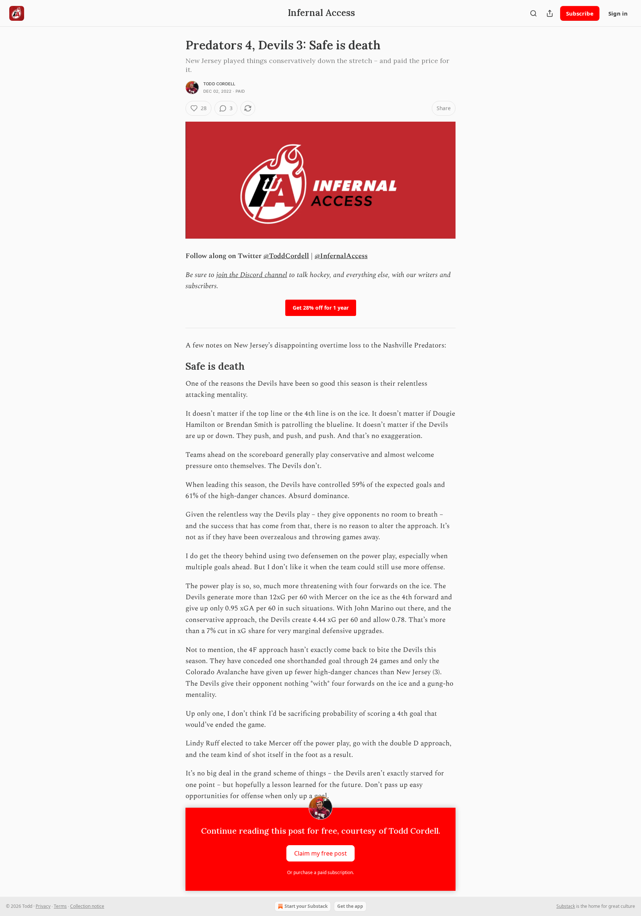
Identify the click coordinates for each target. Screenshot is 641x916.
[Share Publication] (549, 13)
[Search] (533, 13)
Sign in (618, 13)
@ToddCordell (286, 256)
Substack (565, 906)
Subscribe (580, 13)
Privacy (43, 906)
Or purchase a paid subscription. (320, 872)
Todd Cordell (219, 83)
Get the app (350, 906)
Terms (60, 906)
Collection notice (87, 906)
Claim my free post (320, 853)
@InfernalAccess (341, 256)
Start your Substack (306, 906)
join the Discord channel (251, 275)
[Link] (175, 366)
